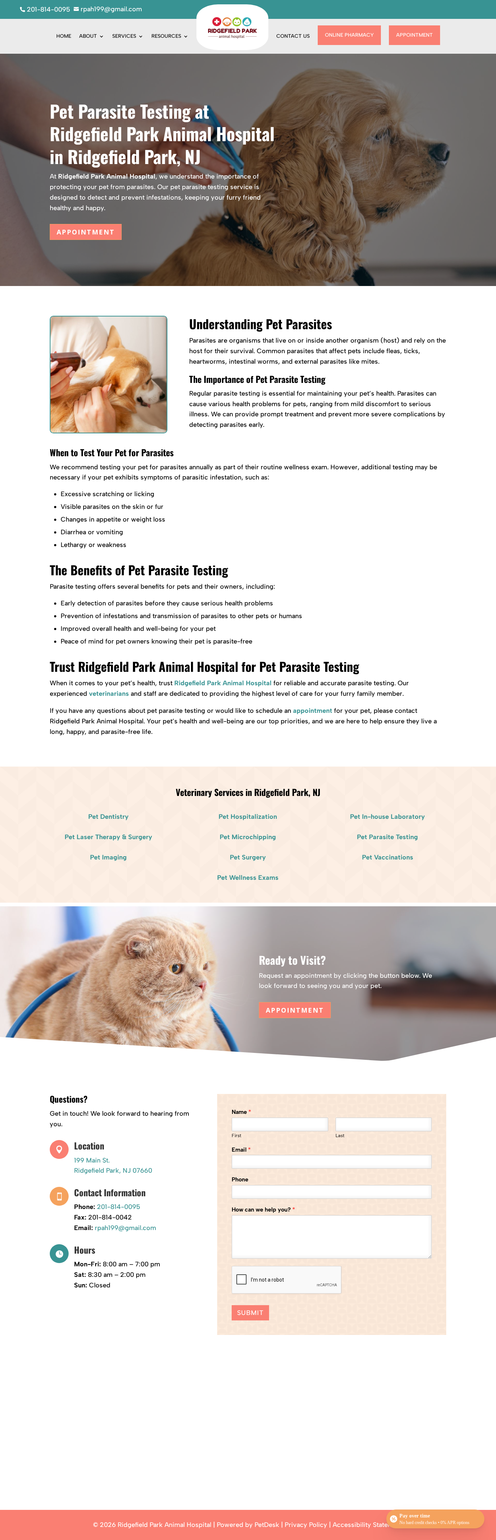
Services (124, 36)
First (236, 1135)
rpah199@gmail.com (125, 1228)
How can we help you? (263, 1209)
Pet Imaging (108, 857)
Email (241, 1149)
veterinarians (109, 694)
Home (63, 36)
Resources (166, 36)
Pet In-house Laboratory (387, 817)
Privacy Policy (306, 1525)
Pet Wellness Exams (248, 878)
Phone (240, 1179)
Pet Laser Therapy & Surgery (108, 837)
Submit (250, 1313)
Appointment (414, 35)
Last (340, 1135)
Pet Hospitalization (248, 817)
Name (241, 1111)
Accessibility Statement (368, 1525)
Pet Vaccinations (387, 857)
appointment (312, 711)
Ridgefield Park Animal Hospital (106, 176)
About (88, 36)
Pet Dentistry (108, 817)
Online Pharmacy (349, 35)
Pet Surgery (248, 857)
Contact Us (293, 36)
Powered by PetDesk (248, 1525)
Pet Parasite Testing (387, 837)
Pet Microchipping (248, 837)
